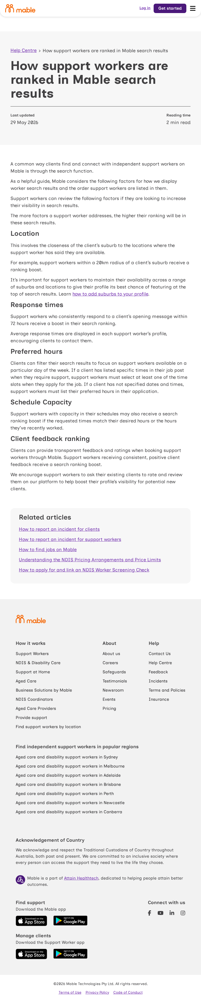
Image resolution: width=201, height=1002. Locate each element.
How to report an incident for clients (59, 529)
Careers (110, 662)
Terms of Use (70, 992)
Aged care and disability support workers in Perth (65, 793)
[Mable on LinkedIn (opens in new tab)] (172, 913)
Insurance (159, 699)
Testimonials (115, 681)
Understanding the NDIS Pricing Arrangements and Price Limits (90, 560)
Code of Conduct (128, 992)
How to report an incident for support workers (70, 539)
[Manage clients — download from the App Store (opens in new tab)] (31, 954)
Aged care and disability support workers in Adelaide (68, 775)
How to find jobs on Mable (48, 549)
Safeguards (114, 671)
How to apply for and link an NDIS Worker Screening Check (84, 570)
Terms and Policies (167, 690)
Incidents (158, 681)
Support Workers (32, 653)
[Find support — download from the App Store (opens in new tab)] (31, 921)
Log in (144, 8)
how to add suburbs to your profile (110, 294)
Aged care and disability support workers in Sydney (67, 757)
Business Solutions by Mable (44, 690)
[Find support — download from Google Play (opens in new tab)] (70, 921)
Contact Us (160, 653)
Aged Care (26, 681)
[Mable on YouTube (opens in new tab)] (161, 913)
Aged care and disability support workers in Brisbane (68, 784)
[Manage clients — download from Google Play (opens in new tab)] (70, 954)
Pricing (109, 708)
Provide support (31, 717)
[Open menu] (192, 8)
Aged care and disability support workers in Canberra (69, 811)
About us (111, 653)
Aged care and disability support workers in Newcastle (70, 802)
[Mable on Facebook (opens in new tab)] (149, 913)
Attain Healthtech (81, 878)
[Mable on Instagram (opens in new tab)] (183, 913)
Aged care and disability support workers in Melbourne (70, 766)
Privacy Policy (97, 992)
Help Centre (23, 50)
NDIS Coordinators (34, 699)
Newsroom (113, 690)
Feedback (158, 671)
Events (109, 699)
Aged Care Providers (36, 708)
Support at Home (33, 671)
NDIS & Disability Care (38, 662)
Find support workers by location (48, 726)
